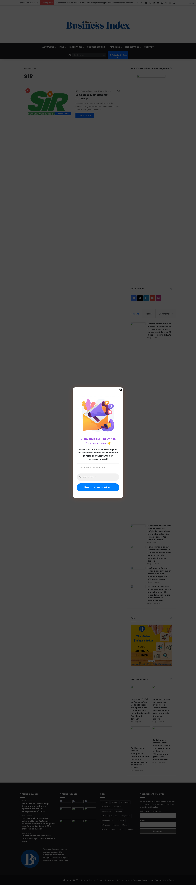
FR (193, 3)
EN (190, 3)
